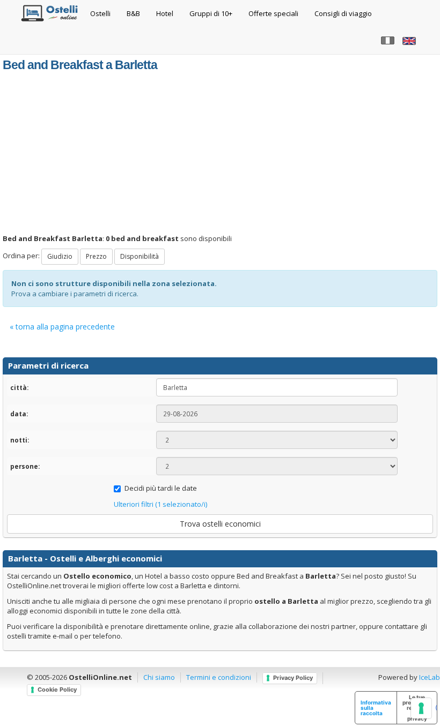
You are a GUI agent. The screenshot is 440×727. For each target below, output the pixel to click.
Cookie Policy (57, 689)
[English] (410, 40)
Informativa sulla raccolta (376, 707)
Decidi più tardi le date (160, 488)
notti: (19, 440)
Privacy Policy (293, 677)
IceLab (429, 677)
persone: (25, 466)
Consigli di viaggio (343, 13)
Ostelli (100, 13)
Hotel (164, 13)
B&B (133, 13)
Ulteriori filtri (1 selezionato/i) (160, 504)
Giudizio (59, 256)
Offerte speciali (273, 13)
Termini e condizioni (218, 677)
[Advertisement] (220, 153)
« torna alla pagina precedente (62, 326)
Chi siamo (159, 677)
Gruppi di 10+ (210, 13)
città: (19, 387)
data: (19, 413)
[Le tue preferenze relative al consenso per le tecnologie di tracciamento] (421, 708)
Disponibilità (139, 256)
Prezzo (96, 256)
